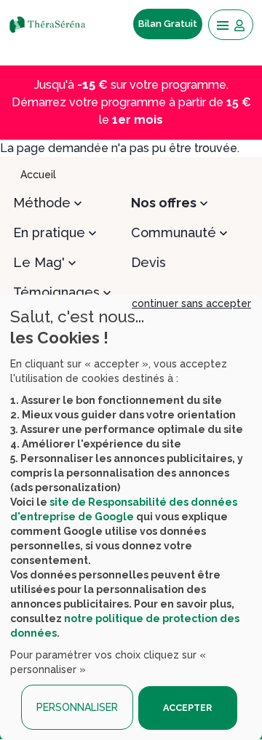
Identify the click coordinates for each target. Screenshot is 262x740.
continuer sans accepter (191, 303)
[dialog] (131, 517)
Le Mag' (39, 262)
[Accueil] (52, 24)
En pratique (49, 232)
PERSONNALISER (77, 707)
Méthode (42, 202)
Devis (148, 262)
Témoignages (56, 292)
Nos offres (163, 202)
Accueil (38, 174)
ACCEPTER (187, 707)
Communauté (173, 232)
